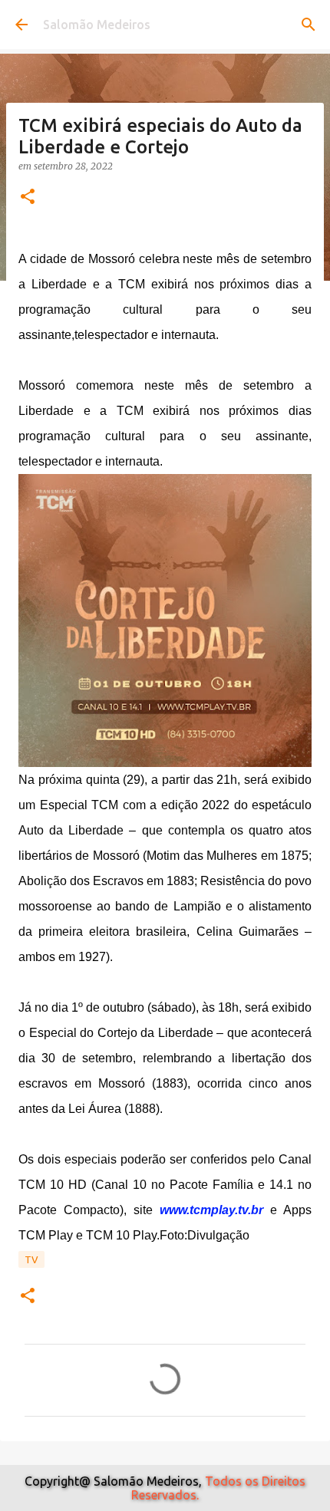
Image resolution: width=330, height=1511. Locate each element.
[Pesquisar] (308, 24)
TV (31, 1259)
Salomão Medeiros (96, 24)
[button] (27, 197)
